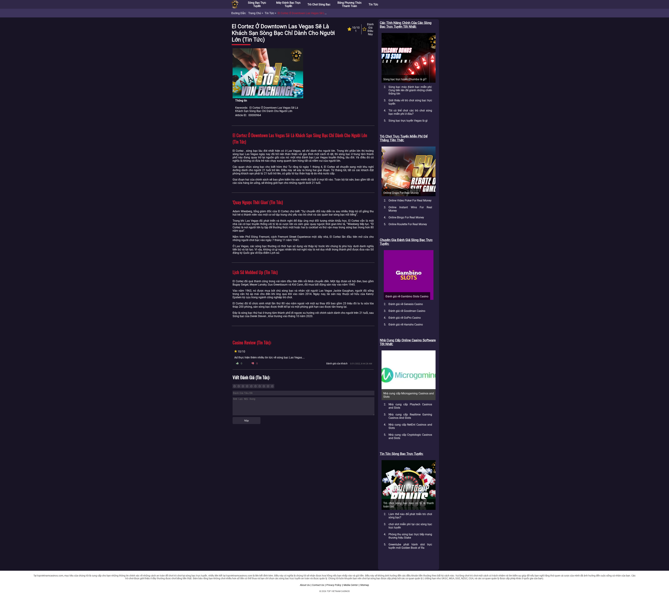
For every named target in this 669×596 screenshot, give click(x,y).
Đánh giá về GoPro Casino (405, 317)
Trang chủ (254, 13)
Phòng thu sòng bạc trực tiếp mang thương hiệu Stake (410, 536)
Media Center (351, 585)
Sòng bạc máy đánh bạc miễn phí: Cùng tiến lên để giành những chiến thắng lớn (410, 90)
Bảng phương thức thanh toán (349, 4)
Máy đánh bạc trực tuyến (288, 4)
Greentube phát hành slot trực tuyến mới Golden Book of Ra (410, 546)
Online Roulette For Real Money (408, 224)
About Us (305, 585)
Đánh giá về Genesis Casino (406, 304)
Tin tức (373, 4)
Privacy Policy (333, 585)
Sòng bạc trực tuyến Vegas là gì (408, 120)
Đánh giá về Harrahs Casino (406, 324)
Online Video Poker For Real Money (410, 200)
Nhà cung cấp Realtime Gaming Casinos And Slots (410, 416)
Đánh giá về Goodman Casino (407, 311)
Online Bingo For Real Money (406, 217)
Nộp (246, 420)
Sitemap (364, 585)
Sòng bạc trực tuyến (257, 4)
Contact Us (318, 585)
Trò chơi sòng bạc (318, 4)
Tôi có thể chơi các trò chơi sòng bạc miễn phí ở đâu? (410, 112)
